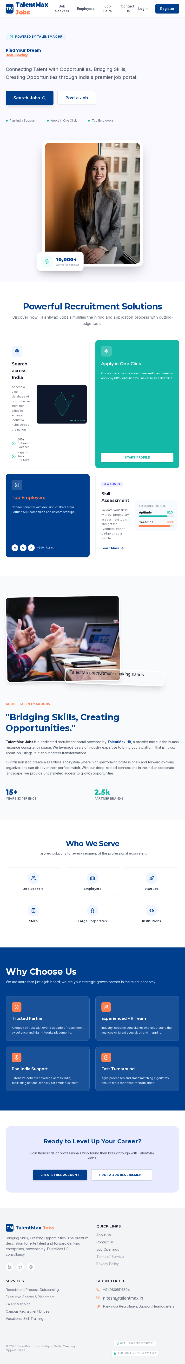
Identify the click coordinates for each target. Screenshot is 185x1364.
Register (167, 9)
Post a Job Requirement (121, 1175)
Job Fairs (107, 8)
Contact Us (127, 8)
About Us (103, 1235)
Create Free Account (59, 1175)
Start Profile (137, 457)
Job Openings (107, 1249)
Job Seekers (62, 8)
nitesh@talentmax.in (123, 1298)
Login (143, 9)
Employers (86, 9)
